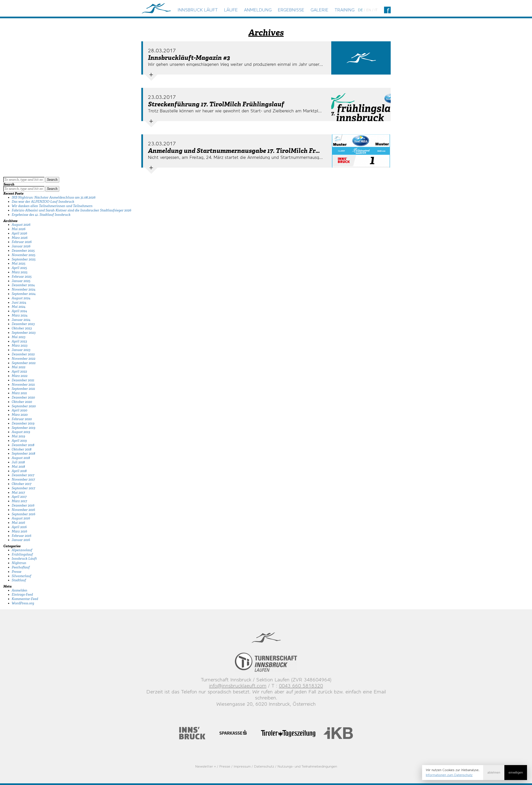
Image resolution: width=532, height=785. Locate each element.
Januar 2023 (21, 350)
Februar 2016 (21, 536)
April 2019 (19, 440)
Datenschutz (264, 766)
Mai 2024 (18, 306)
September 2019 (23, 428)
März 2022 (19, 376)
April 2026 (19, 233)
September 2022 (24, 363)
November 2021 (23, 384)
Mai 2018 (18, 466)
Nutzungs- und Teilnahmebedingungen (307, 766)
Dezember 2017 (23, 475)
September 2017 (23, 488)
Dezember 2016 (23, 505)
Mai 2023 (18, 337)
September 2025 (24, 259)
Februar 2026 (22, 242)
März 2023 (19, 345)
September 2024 (24, 294)
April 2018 (19, 471)
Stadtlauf (19, 580)
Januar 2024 (21, 320)
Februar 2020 (22, 419)
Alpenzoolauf (22, 550)
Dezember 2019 (23, 423)
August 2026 (21, 224)
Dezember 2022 (23, 354)
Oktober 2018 (21, 449)
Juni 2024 (19, 302)
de (360, 10)
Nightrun (19, 563)
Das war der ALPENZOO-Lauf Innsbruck (43, 201)
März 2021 (19, 393)
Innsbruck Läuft (198, 9)
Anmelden (19, 590)
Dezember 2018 (23, 445)
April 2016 (19, 527)
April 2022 (19, 371)
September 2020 (24, 406)
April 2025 (19, 268)
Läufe (231, 9)
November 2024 (23, 289)
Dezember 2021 (23, 380)
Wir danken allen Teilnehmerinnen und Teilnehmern (52, 206)
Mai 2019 (18, 436)
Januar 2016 (21, 540)
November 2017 (23, 479)
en (368, 10)
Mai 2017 (18, 492)
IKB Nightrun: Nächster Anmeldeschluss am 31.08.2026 (54, 197)
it (375, 10)
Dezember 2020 (23, 397)
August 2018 (21, 458)
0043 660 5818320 (301, 685)
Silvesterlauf (21, 576)
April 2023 (19, 341)
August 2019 (21, 432)
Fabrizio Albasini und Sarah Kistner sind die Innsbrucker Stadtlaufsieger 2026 (71, 210)
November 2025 (23, 255)
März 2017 (19, 501)
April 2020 (19, 410)
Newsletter (204, 766)
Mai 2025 (18, 263)
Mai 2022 (18, 367)
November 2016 (23, 510)
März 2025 (19, 272)
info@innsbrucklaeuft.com (237, 685)
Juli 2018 (18, 462)
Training (345, 9)
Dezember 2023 (23, 324)
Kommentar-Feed (25, 599)
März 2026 (20, 238)
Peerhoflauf (21, 567)
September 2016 (23, 514)
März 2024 (19, 315)
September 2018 (23, 453)
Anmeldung (258, 9)
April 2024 (19, 311)
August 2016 (21, 518)
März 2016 (19, 531)
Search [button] (52, 179)
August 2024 (21, 298)
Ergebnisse (291, 9)
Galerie (319, 9)
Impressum (242, 766)
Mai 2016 (18, 522)
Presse (16, 571)
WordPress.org (23, 603)
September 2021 (23, 388)
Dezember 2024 (23, 285)
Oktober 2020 (22, 402)
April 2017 (19, 496)
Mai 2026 (19, 229)
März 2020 (20, 414)
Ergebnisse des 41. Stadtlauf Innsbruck (41, 214)
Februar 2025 (22, 276)
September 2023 (24, 332)
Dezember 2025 (23, 250)
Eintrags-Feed (22, 594)
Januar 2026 (21, 246)
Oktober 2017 (21, 484)
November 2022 (23, 358)
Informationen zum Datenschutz (449, 775)
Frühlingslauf (22, 554)
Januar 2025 (21, 281)
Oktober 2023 (22, 328)
